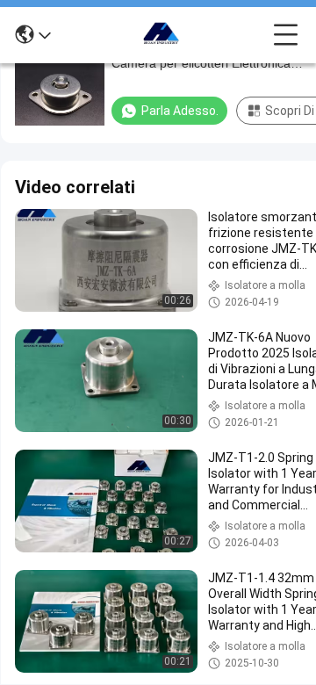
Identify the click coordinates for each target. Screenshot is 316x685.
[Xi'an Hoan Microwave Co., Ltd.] (162, 35)
